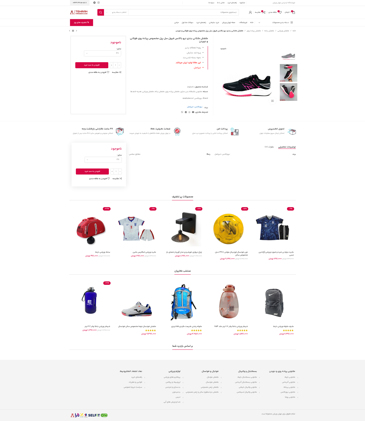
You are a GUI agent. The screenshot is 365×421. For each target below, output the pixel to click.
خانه (294, 30)
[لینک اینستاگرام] (99, 2)
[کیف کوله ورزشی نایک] (274, 301)
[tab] (287, 147)
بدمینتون (176, 392)
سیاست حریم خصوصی (133, 387)
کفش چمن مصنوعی (210, 387)
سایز (119, 48)
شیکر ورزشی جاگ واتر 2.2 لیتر (97, 326)
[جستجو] (100, 12)
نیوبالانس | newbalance (192, 98)
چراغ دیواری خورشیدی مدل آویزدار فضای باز (184, 252)
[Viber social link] (182, 112)
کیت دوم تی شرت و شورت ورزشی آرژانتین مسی (276, 254)
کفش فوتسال (212, 382)
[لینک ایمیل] (193, 112)
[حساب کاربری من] (250, 12)
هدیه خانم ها (135, 91)
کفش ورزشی (283, 30)
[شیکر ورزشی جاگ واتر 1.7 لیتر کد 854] (228, 301)
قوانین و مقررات (135, 382)
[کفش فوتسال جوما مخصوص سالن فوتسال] (136, 301)
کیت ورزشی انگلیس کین (144, 252)
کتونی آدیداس (288, 382)
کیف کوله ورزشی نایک (283, 326)
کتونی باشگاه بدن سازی (191, 91)
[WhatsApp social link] (189, 112)
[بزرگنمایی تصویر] (272, 100)
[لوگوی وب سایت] (78, 12)
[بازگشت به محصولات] (73, 31)
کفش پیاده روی (254, 30)
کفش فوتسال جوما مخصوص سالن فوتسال (137, 326)
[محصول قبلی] (76, 31)
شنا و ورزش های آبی (172, 402)
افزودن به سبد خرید (92, 65)
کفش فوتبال (213, 377)
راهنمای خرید (136, 377)
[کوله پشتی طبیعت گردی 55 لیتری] (182, 301)
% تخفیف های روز (81, 22)
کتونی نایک (289, 377)
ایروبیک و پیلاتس (173, 382)
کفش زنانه (269, 30)
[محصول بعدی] (69, 31)
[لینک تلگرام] (95, 2)
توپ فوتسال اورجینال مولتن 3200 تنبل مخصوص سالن (231, 254)
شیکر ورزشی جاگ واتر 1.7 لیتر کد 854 (231, 326)
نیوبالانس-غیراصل (195, 106)
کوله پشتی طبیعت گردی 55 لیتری (186, 326)
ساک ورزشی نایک (102, 252)
